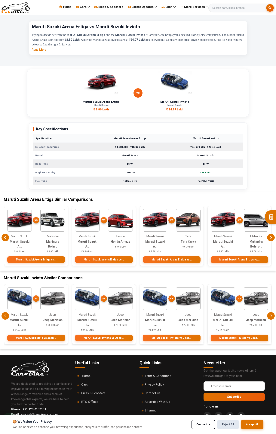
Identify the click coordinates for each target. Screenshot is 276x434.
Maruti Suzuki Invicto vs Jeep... (36, 337)
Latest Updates (143, 7)
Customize (203, 424)
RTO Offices (89, 402)
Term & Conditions (158, 376)
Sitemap (150, 410)
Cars (83, 7)
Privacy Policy (154, 384)
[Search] (270, 8)
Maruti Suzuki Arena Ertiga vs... (36, 259)
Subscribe (234, 397)
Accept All (252, 424)
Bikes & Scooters (110, 7)
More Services (194, 7)
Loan (168, 7)
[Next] (271, 237)
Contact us (152, 393)
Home (67, 7)
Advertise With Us (157, 402)
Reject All (228, 424)
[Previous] (5, 237)
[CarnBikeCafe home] (30, 368)
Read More (39, 49)
